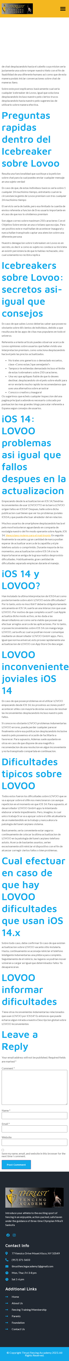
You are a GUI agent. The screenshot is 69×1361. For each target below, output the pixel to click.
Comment (8, 1068)
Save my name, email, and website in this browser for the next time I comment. (33, 1154)
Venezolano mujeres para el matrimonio (28, 535)
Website (7, 1137)
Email (6, 1123)
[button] (63, 8)
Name (6, 1110)
